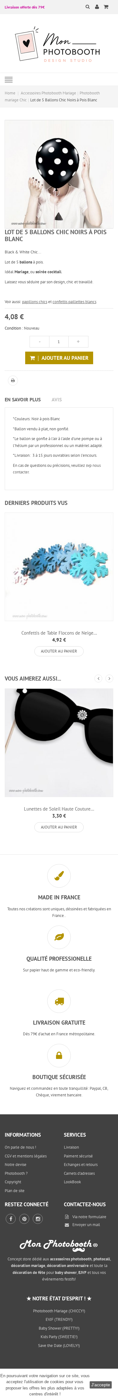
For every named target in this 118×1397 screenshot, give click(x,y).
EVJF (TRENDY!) (59, 1319)
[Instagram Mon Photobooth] (38, 1219)
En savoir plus (23, 399)
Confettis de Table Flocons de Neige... (59, 633)
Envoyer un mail (86, 1224)
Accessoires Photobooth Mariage (48, 93)
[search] (84, 7)
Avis (57, 399)
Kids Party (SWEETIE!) (59, 1336)
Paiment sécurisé (78, 1156)
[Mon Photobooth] (59, 45)
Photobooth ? (16, 1173)
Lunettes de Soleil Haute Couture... (59, 809)
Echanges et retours (81, 1164)
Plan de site (15, 1190)
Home (10, 93)
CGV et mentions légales (26, 1156)
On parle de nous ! (20, 1147)
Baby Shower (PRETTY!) (59, 1328)
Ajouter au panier (59, 651)
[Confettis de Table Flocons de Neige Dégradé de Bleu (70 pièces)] (59, 567)
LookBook (72, 1182)
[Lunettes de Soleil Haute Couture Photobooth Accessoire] (59, 743)
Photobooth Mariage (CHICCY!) (59, 1311)
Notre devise (15, 1164)
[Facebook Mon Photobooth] (11, 1219)
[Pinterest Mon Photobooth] (24, 1219)
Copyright (13, 1182)
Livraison (71, 1147)
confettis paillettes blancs (74, 301)
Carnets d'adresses (79, 1173)
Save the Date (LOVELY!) (59, 1345)
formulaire (97, 1216)
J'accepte (100, 1384)
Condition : (14, 328)
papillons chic (34, 301)
